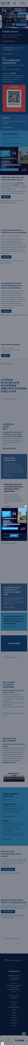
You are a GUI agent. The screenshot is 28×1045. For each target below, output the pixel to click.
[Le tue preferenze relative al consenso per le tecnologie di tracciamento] (2, 1043)
